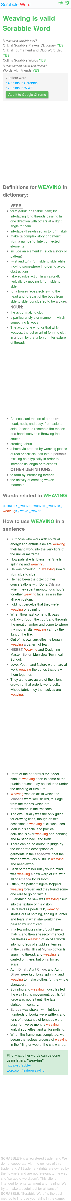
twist (13, 261)
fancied (24, 428)
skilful (42, 858)
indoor (54, 773)
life (55, 873)
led (62, 989)
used (61, 823)
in (60, 216)
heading (22, 788)
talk (42, 909)
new (37, 873)
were (55, 604)
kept (32, 974)
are (49, 544)
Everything (18, 899)
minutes (29, 929)
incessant (23, 418)
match (15, 934)
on (50, 818)
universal (23, 554)
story (41, 236)
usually (29, 813)
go (30, 894)
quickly (15, 619)
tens (13, 1019)
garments (17, 854)
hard (59, 664)
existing (16, 458)
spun (14, 954)
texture (28, 904)
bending (61, 833)
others (42, 221)
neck (23, 423)
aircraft (54, 276)
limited (54, 959)
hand (21, 433)
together (16, 594)
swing (50, 291)
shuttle (15, 438)
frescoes (45, 808)
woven (35, 322)
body (51, 296)
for (47, 773)
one (13, 221)
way (19, 994)
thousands (29, 1019)
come (39, 614)
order (48, 266)
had (18, 579)
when (14, 589)
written (53, 1014)
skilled (44, 798)
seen (39, 778)
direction (23, 221)
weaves (16, 332)
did (14, 604)
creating (16, 443)
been (26, 579)
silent (58, 679)
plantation (17, 984)
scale (14, 964)
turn (28, 261)
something (18, 322)
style (31, 317)
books (33, 1014)
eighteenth (18, 1004)
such (48, 251)
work (36, 539)
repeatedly (37, 291)
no (33, 843)
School (15, 659)
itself (63, 899)
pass (55, 614)
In (11, 929)
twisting (22, 839)
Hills (34, 949)
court (44, 619)
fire (29, 634)
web (35, 1044)
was (19, 569)
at (49, 221)
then (31, 934)
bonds (42, 669)
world (47, 684)
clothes (42, 979)
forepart (31, 296)
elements (17, 246)
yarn (50, 629)
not (20, 604)
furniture (39, 788)
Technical (55, 654)
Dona (43, 584)
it (41, 281)
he (49, 639)
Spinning (17, 989)
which (60, 317)
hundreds (24, 944)
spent (31, 589)
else (20, 894)
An (12, 418)
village (15, 599)
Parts (14, 773)
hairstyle (19, 448)
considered (38, 301)
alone (23, 679)
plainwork (11, 505)
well (35, 798)
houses (27, 783)
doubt (40, 843)
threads (40, 216)
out (23, 914)
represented (19, 808)
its (26, 463)
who (36, 327)
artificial (31, 453)
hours (60, 589)
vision (47, 904)
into (47, 453)
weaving (50, 448)
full (63, 994)
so (40, 231)
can (23, 843)
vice (62, 301)
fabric (23, 211)
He (12, 569)
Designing (52, 649)
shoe (61, 1044)
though (42, 818)
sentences (53, 944)
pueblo (15, 783)
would (48, 919)
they (23, 589)
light (13, 634)
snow (53, 1044)
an (24, 251)
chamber (31, 624)
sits (30, 629)
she (28, 559)
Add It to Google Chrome (27, 94)
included (52, 783)
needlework (25, 864)
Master (15, 654)
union (39, 337)
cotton (57, 949)
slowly (60, 569)
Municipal (40, 654)
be (53, 301)
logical (15, 1029)
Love (14, 664)
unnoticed (34, 924)
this (29, 994)
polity (56, 684)
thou (23, 614)
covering (29, 569)
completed (50, 1034)
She (55, 559)
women (15, 858)
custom (26, 599)
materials (17, 484)
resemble (41, 428)
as (45, 231)
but (38, 959)
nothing (36, 914)
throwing (47, 433)
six (47, 939)
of (35, 241)
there (30, 959)
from (13, 241)
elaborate (23, 848)
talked (20, 909)
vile (52, 939)
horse (22, 291)
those (20, 539)
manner (46, 317)
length (33, 463)
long (30, 216)
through (27, 619)
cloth (40, 312)
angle (14, 226)
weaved (41, 505)
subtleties (28, 1029)
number (27, 241)
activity (21, 479)
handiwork (26, 549)
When (14, 614)
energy (15, 544)
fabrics (29, 803)
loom (20, 337)
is (28, 322)
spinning (16, 564)
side (42, 261)
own (29, 639)
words (61, 939)
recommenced (53, 934)
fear (45, 644)
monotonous (45, 589)
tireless (21, 939)
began (57, 639)
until (40, 999)
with (34, 221)
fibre (57, 549)
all (12, 879)
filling (23, 1044)
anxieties (40, 639)
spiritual (54, 539)
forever (29, 889)
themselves (46, 689)
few (19, 929)
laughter (61, 914)
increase (16, 463)
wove (25, 510)
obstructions (19, 271)
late (52, 999)
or (30, 211)
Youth (24, 664)
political (49, 828)
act (18, 312)
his (23, 639)
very (50, 549)
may (37, 783)
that (48, 327)
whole (63, 979)
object (41, 579)
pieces (62, 448)
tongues (48, 1019)
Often (14, 884)
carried (15, 959)
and (21, 261)
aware (38, 679)
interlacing (18, 216)
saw (35, 899)
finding (49, 914)
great (20, 624)
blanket (15, 778)
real (17, 453)
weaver (31, 433)
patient (31, 884)
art (41, 332)
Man (13, 828)
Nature (42, 664)
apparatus (36, 773)
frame (35, 554)
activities (16, 833)
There (14, 843)
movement (41, 994)
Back (14, 869)
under (63, 783)
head (14, 296)
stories (15, 914)
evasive (23, 276)
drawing (21, 818)
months (39, 1024)
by (55, 211)
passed (15, 924)
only (51, 813)
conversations (20, 584)
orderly (37, 684)
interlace (16, 231)
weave (26, 505)
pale (21, 559)
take (13, 276)
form (13, 211)
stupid (40, 944)
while (61, 261)
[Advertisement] (35, 143)
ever (31, 833)
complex (30, 236)
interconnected (48, 241)
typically (16, 281)
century (32, 1004)
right (58, 221)
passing (52, 216)
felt (34, 999)
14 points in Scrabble (22, 82)
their (13, 549)
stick (46, 823)
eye (20, 813)
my (12, 629)
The (13, 327)
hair (40, 453)
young (50, 869)
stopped (55, 884)
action (34, 276)
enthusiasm (37, 544)
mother (21, 629)
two (56, 818)
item (48, 211)
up (38, 569)
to (21, 226)
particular (20, 317)
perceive (29, 604)
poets (34, 909)
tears (21, 919)
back (33, 839)
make (14, 236)
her (52, 579)
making (30, 312)
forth (47, 839)
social (31, 828)
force (14, 999)
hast (31, 614)
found (54, 889)
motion (36, 418)
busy (40, 869)
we (62, 1034)
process (44, 1039)
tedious (32, 1039)
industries (52, 989)
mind (59, 869)
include (15, 251)
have (57, 919)
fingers (42, 884)
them (27, 226)
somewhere (31, 266)
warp (44, 873)
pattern (55, 236)
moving (15, 266)
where (63, 624)
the (57, 291)
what (32, 919)
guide (59, 813)
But (13, 539)
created (32, 448)
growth (15, 684)
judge (59, 798)
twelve (28, 1024)
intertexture (57, 337)
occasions (18, 823)
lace (40, 594)
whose (15, 689)
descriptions (40, 848)
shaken (34, 1009)
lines (31, 818)
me (48, 559)
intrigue (53, 1009)
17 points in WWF (19, 87)
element (33, 251)
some (52, 778)
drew (58, 669)
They (14, 679)
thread (30, 954)
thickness (50, 463)
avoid (61, 266)
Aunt (13, 969)
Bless (40, 559)
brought (48, 929)
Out (13, 639)
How (13, 559)
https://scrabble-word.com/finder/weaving (25, 1067)
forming (53, 332)
